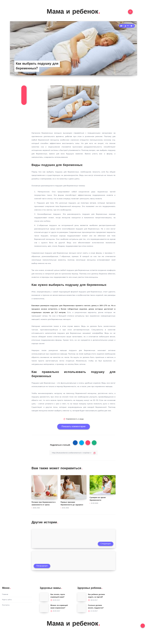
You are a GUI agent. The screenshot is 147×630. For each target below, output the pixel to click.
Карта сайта (7, 600)
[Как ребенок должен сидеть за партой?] (81, 597)
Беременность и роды (75, 419)
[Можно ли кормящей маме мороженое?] (44, 608)
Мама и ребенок (72, 12)
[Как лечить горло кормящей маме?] (44, 597)
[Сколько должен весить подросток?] (81, 608)
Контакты (5, 605)
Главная (5, 594)
